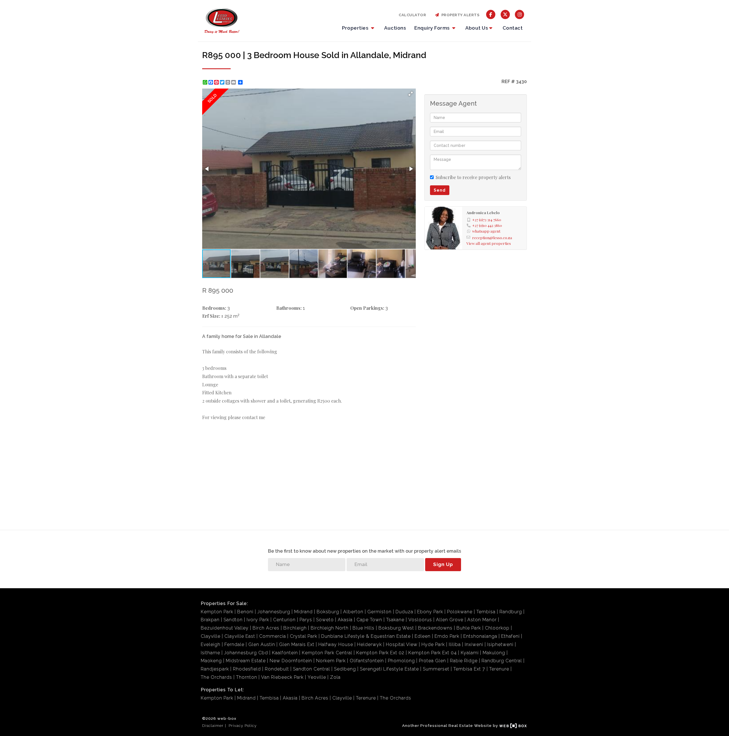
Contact (513, 28)
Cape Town (369, 619)
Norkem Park (331, 660)
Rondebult (277, 669)
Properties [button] (356, 28)
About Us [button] (476, 28)
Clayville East (239, 636)
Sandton (233, 619)
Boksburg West (396, 628)
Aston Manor (482, 619)
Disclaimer (213, 725)
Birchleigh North (330, 628)
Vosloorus (420, 619)
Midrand (303, 611)
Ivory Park (258, 619)
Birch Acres (266, 628)
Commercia (272, 636)
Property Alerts (459, 15)
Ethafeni (510, 636)
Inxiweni (474, 644)
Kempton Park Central (327, 652)
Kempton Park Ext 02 (380, 652)
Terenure (499, 669)
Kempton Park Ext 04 (432, 652)
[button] (410, 93)
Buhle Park (468, 628)
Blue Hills (363, 628)
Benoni (245, 611)
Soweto (325, 619)
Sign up (443, 564)
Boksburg (328, 611)
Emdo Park (447, 636)
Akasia (345, 619)
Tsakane (395, 619)
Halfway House (335, 644)
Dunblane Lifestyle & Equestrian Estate (366, 636)
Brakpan (210, 619)
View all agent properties (488, 243)
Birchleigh (295, 628)
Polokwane (459, 611)
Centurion (284, 619)
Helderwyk (369, 644)
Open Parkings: (367, 308)
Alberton (353, 611)
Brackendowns (435, 628)
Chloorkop (497, 628)
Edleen (423, 636)
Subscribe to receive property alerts (473, 177)
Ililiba (455, 644)
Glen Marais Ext (296, 644)
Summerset (436, 669)
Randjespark (215, 669)
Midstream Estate (246, 660)
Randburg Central (502, 660)
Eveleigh (210, 644)
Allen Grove (449, 619)
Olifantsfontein (367, 660)
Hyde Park (433, 644)
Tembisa (485, 611)
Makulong (494, 652)
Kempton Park (217, 611)
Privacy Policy (243, 725)
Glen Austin (261, 644)
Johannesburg (273, 611)
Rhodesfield (247, 669)
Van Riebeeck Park (282, 677)
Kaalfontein (285, 652)
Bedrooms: (214, 308)
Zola (335, 677)
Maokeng (211, 660)
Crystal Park (303, 636)
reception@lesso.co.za (492, 237)
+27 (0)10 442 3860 (487, 225)
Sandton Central (311, 669)
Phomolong (401, 660)
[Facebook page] (491, 14)
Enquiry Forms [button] (432, 28)
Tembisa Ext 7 (469, 669)
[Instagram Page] (519, 14)
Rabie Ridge (464, 660)
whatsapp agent (486, 230)
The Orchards (216, 677)
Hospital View (401, 644)
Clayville (210, 636)
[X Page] (505, 14)
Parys (306, 619)
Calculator (412, 15)
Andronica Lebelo (483, 212)
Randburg (510, 611)
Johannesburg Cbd (246, 652)
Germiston (379, 611)
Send (440, 190)
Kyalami (470, 652)
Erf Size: (211, 316)
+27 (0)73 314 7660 (486, 219)
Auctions (395, 28)
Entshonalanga (480, 636)
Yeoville (317, 677)
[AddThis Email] (234, 82)
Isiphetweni (500, 644)
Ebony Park (430, 611)
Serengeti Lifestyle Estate (389, 669)
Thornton (246, 677)
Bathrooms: (289, 308)
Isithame (210, 652)
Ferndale (234, 644)
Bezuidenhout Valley (225, 628)
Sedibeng (345, 669)
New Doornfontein (291, 660)
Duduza (404, 611)
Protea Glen (432, 660)
